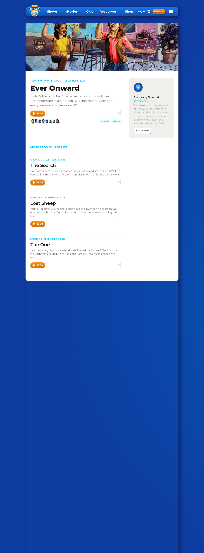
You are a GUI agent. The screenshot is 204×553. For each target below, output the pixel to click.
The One (40, 244)
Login (141, 11)
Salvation (116, 121)
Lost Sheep (43, 203)
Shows (52, 11)
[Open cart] (149, 11)
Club (89, 11)
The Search (43, 165)
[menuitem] (54, 11)
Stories (72, 11)
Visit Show (142, 130)
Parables (105, 121)
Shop (129, 11)
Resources (108, 11)
